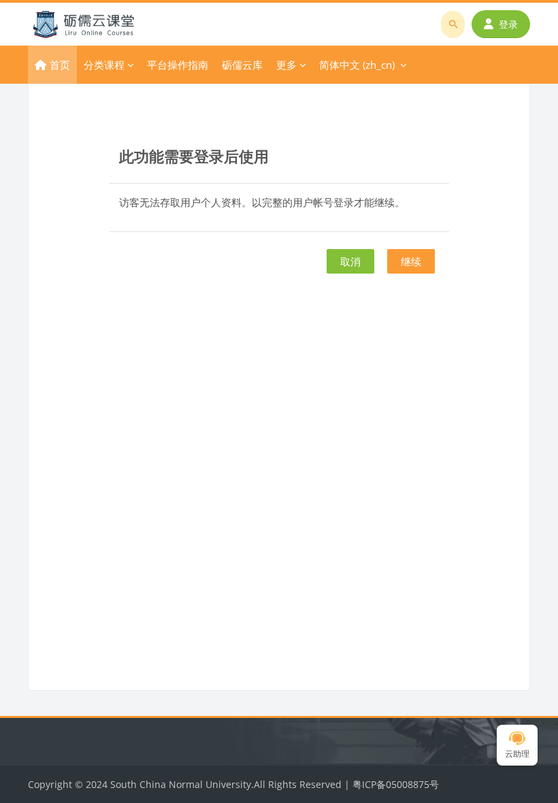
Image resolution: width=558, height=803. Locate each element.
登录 (508, 24)
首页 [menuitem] (60, 64)
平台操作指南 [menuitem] (177, 64)
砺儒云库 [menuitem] (242, 64)
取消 (350, 261)
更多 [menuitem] (286, 64)
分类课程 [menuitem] (104, 64)
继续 (411, 261)
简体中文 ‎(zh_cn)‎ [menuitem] (357, 64)
